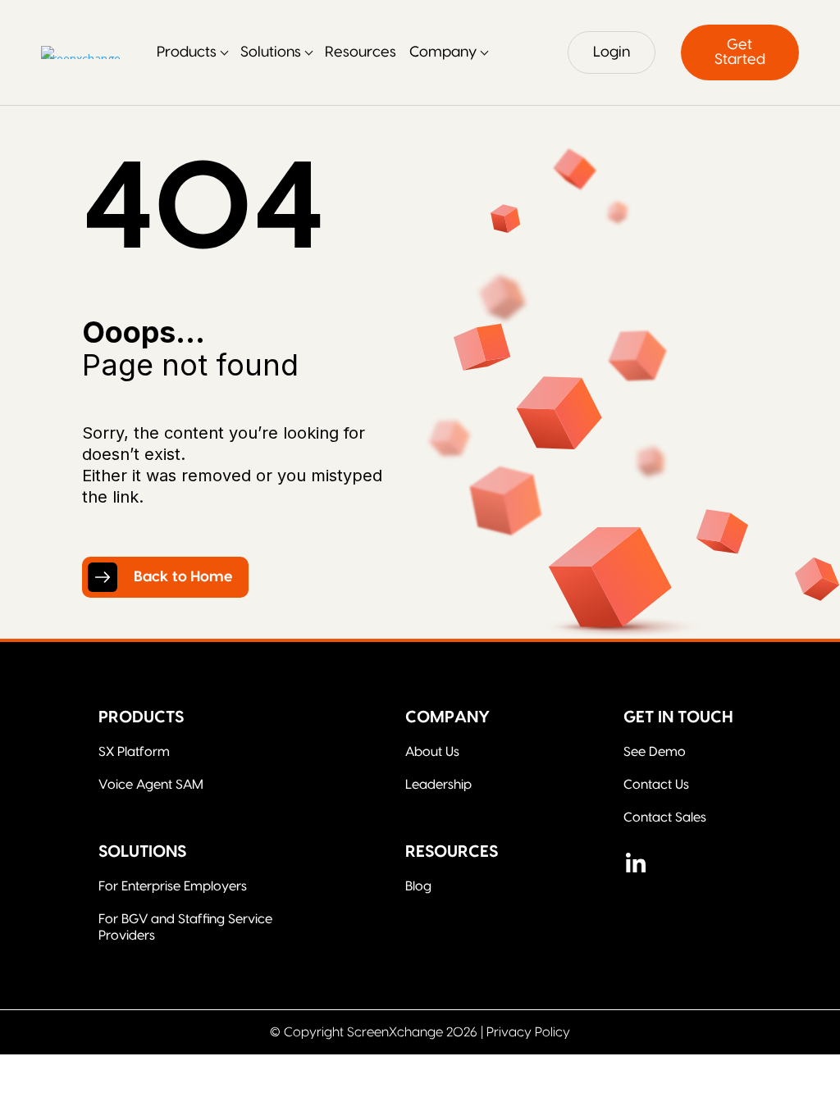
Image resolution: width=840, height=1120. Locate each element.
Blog (418, 886)
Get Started (739, 52)
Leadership (438, 784)
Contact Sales (664, 817)
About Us (432, 751)
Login (611, 52)
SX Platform (134, 751)
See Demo (654, 751)
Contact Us (656, 784)
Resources (360, 52)
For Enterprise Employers (172, 886)
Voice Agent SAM (150, 784)
